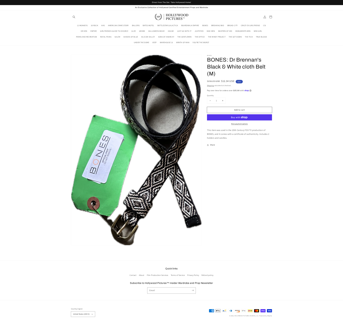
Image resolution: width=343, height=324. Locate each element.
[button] (74, 17)
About (141, 275)
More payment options (239, 124)
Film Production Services (157, 275)
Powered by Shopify (265, 316)
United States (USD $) (81, 314)
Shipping (210, 85)
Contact (133, 275)
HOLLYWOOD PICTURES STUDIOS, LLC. (246, 316)
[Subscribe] (193, 290)
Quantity (210, 95)
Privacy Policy (193, 275)
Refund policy (207, 275)
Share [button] (212, 145)
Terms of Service (178, 275)
